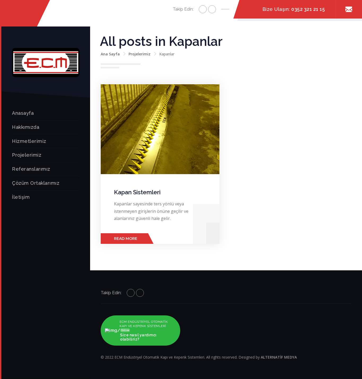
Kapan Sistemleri (137, 192)
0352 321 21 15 (308, 9)
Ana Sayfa (110, 53)
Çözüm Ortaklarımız (35, 183)
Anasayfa (23, 113)
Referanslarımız (31, 169)
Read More (125, 238)
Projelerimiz (26, 155)
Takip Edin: (183, 9)
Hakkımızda (25, 127)
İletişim (21, 197)
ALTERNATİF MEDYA (279, 357)
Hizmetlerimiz (29, 141)
